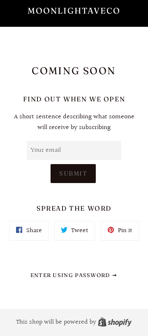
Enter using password (71, 275)
